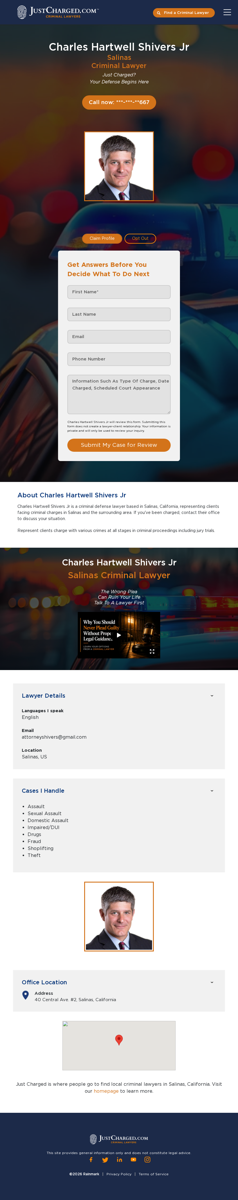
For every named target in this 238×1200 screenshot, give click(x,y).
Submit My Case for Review (119, 445)
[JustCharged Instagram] (147, 1160)
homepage (106, 1091)
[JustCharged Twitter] (105, 1160)
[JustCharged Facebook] (91, 1160)
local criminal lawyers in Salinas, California (160, 1084)
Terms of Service (154, 1174)
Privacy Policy (119, 1174)
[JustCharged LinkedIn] (119, 1160)
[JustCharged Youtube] (133, 1160)
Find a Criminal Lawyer (186, 12)
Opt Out (140, 238)
